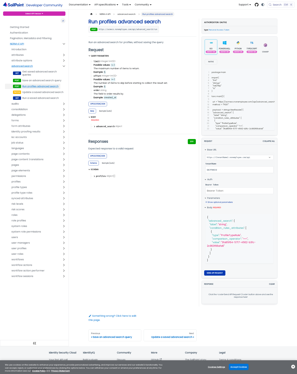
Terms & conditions (230, 359)
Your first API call (58, 359)
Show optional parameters (220, 202)
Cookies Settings (216, 366)
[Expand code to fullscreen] (271, 72)
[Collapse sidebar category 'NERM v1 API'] (63, 43)
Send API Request (215, 273)
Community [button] (142, 4)
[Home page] (91, 14)
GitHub (155, 359)
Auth (209, 179)
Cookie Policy (39, 370)
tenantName (210, 164)
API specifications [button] (105, 4)
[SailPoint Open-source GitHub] (256, 4)
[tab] (92, 111)
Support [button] (244, 4)
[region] (148, 367)
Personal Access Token (219, 30)
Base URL (212, 149)
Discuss (121, 359)
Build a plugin (90, 359)
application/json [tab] (97, 104)
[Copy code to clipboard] (265, 72)
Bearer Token (211, 185)
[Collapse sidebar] (34, 343)
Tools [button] (125, 4)
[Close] (293, 367)
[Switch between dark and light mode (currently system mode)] (262, 4)
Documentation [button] (78, 4)
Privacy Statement (60, 370)
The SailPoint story (195, 359)
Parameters (213, 198)
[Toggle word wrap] (259, 72)
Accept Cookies (238, 366)
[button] (35, 55)
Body (214, 207)
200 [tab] (192, 141)
